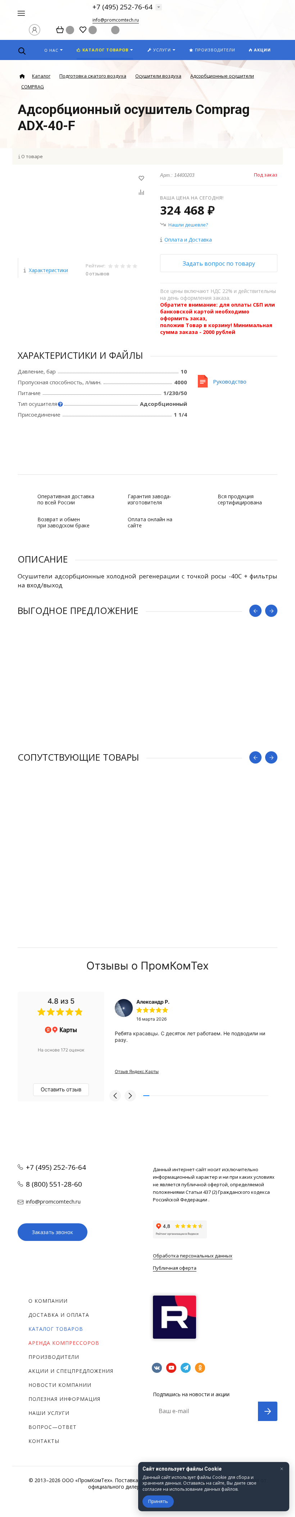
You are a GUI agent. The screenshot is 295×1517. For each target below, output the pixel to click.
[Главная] (22, 76)
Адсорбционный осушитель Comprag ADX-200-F (81, 843)
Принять (158, 1501)
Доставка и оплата (58, 1314)
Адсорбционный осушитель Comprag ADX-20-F (79, 696)
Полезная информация (64, 1398)
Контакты (43, 1441)
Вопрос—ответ (52, 1427)
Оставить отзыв (61, 1089)
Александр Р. (152, 1002)
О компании (48, 1300)
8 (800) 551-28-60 (54, 1184)
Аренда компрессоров (63, 1342)
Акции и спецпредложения (70, 1370)
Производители (53, 1356)
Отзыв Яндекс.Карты (137, 1071)
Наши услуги (48, 1413)
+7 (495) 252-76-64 (122, 7)
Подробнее (147, 737)
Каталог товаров (55, 1328)
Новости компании (59, 1384)
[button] (115, 1095)
